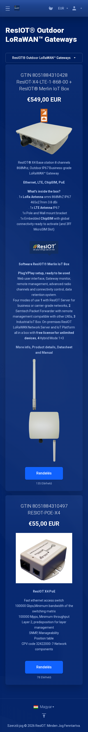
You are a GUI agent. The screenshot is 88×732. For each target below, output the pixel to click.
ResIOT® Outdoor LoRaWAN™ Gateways (41, 58)
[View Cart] (51, 8)
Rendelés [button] (44, 473)
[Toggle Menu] (7, 8)
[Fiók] (76, 8)
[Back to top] (44, 715)
